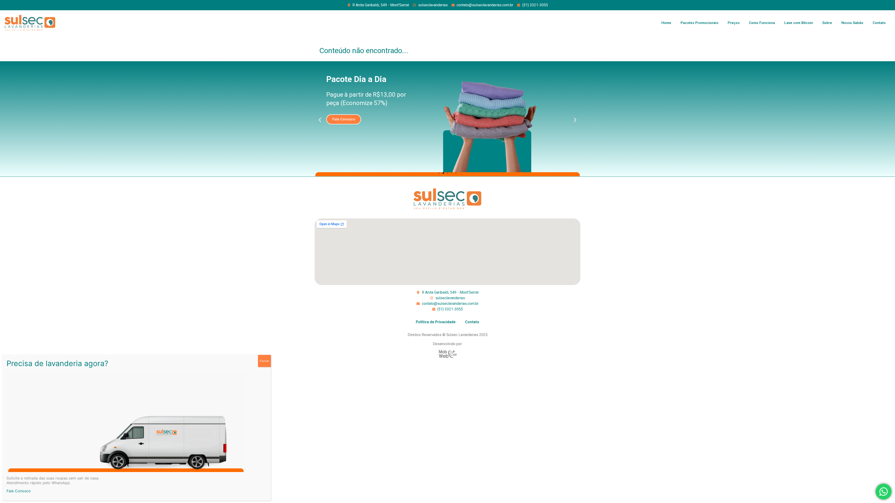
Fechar (264, 361)
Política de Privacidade (436, 322)
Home (666, 23)
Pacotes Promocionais (699, 23)
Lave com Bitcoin (798, 23)
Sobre (827, 23)
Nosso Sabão (852, 23)
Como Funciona (762, 23)
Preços (734, 23)
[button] (320, 120)
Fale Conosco (19, 491)
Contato (879, 23)
